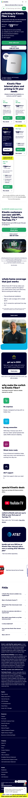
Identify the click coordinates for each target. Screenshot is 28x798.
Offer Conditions (5, 754)
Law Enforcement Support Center (9, 759)
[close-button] (24, 788)
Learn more (14, 315)
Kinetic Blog (4, 725)
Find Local (3, 718)
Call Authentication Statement (8, 761)
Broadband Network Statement (8, 757)
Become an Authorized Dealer (8, 735)
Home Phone (4, 706)
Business (3, 774)
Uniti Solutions (4, 777)
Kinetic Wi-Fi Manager (6, 708)
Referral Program (5, 728)
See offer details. (22, 197)
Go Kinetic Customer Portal (7, 721)
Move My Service (5, 723)
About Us (3, 743)
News (2, 747)
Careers (3, 745)
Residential (3, 770)
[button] (25, 784)
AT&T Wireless (4, 701)
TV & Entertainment (6, 703)
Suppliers (3, 752)
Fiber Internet (4, 694)
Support (3, 716)
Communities (4, 772)
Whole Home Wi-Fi (5, 696)
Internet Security (5, 699)
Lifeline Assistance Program (7, 730)
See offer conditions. (7, 78)
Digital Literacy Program (7, 732)
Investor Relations (5, 750)
